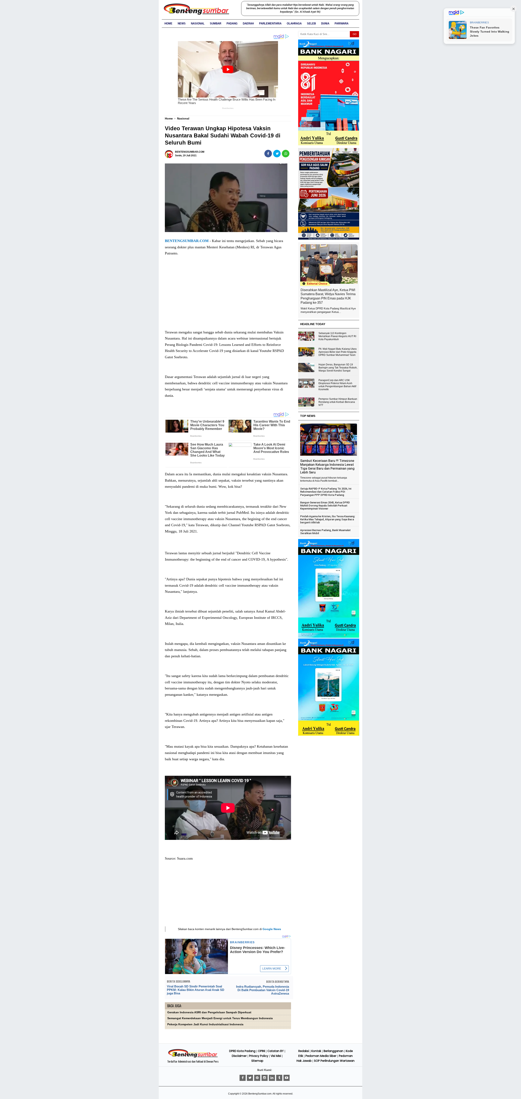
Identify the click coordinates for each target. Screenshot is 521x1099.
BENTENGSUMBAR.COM (187, 241)
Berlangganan (333, 1051)
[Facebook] (243, 1078)
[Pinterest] (257, 1078)
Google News (272, 929)
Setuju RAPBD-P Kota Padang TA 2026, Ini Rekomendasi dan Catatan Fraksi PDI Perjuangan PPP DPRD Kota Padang (325, 491)
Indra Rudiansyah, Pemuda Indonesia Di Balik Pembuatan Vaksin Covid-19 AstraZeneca (262, 990)
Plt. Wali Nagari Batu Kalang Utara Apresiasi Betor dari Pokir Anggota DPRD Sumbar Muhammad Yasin (338, 351)
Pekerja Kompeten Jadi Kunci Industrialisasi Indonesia (205, 1024)
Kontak (316, 1051)
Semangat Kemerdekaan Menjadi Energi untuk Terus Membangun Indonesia (220, 1018)
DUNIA (325, 23)
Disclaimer (239, 1056)
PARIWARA (341, 23)
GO (354, 34)
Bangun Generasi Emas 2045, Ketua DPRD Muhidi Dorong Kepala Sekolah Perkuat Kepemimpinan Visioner (325, 505)
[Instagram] (265, 1078)
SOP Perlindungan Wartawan (334, 1061)
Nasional (198, 23)
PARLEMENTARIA (270, 23)
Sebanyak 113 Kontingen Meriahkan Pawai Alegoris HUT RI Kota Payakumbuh (337, 336)
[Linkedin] (272, 1078)
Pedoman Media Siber (320, 1056)
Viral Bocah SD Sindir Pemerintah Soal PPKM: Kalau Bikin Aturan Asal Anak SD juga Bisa (195, 990)
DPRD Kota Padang (242, 1051)
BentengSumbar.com (259, 1093)
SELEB (311, 23)
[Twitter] (250, 1078)
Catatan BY (275, 1051)
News (182, 23)
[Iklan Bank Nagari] (328, 637)
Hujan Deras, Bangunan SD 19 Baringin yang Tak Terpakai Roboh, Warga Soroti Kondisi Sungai (338, 367)
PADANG (232, 23)
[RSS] (286, 1078)
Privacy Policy (258, 1056)
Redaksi (303, 1051)
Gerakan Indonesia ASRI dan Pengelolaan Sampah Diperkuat (209, 1012)
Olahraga (294, 23)
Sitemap (257, 1061)
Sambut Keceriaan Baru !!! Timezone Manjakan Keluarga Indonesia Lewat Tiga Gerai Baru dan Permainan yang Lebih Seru (327, 466)
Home (168, 23)
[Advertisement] (228, 296)
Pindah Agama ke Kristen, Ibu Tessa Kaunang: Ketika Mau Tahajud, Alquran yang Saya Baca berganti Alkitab (327, 519)
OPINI (261, 1051)
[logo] (193, 1057)
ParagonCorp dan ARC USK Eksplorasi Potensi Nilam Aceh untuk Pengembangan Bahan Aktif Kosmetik (337, 385)
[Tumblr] (279, 1078)
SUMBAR (215, 23)
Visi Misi (276, 1056)
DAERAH (248, 23)
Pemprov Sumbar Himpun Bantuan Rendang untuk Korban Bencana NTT (338, 402)
